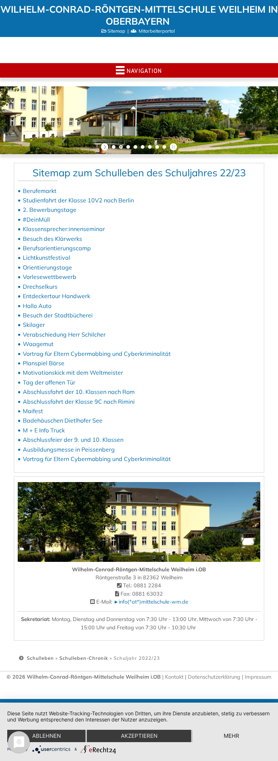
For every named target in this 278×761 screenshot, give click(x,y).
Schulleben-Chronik (83, 658)
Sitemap (116, 31)
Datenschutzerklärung (215, 677)
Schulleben (40, 658)
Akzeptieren (139, 735)
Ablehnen (46, 735)
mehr (231, 735)
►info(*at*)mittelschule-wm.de (151, 601)
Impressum (258, 677)
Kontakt (174, 677)
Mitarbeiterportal (157, 31)
